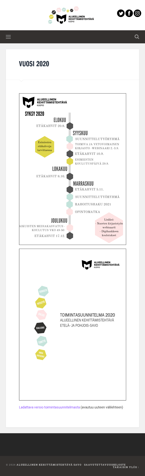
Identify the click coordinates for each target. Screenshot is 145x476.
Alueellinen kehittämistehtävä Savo (49, 464)
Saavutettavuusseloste (105, 464)
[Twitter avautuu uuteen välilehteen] (121, 16)
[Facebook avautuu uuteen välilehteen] (129, 16)
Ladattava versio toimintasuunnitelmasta (49, 407)
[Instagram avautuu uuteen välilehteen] (137, 16)
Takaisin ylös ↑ (126, 467)
